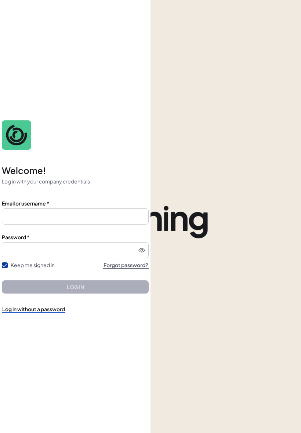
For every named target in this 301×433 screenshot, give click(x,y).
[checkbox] (5, 265)
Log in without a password (33, 309)
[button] (141, 250)
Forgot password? (126, 265)
